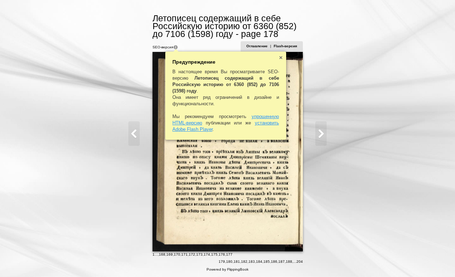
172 (192, 254)
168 (162, 254)
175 (214, 254)
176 (222, 254)
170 (177, 254)
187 (281, 261)
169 (169, 254)
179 (222, 261)
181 (237, 261)
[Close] (280, 57)
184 (259, 261)
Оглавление (257, 46)
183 (251, 261)
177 (229, 254)
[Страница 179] (321, 133)
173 (199, 254)
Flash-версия (285, 46)
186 (274, 261)
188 (289, 261)
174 (207, 254)
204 (299, 261)
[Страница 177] (134, 133)
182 (244, 261)
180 (229, 261)
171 (184, 254)
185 (266, 261)
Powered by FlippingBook (227, 269)
